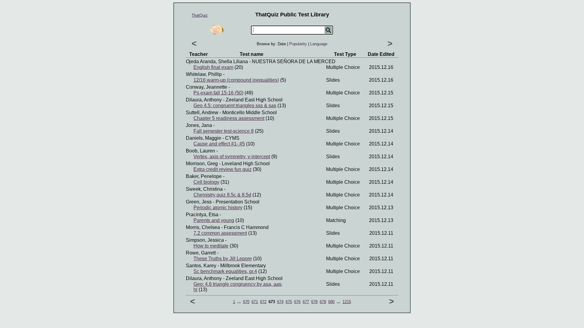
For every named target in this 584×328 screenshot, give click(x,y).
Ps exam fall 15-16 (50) (218, 92)
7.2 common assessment (220, 233)
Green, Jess (199, 201)
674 (280, 301)
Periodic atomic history (217, 207)
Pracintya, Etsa (202, 214)
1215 (346, 301)
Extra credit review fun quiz (222, 169)
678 (314, 301)
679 (323, 301)
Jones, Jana (199, 125)
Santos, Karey (201, 265)
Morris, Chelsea (203, 227)
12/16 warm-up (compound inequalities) (236, 80)
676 (297, 301)
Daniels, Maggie (203, 138)
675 (289, 301)
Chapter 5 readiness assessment (228, 118)
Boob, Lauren (200, 150)
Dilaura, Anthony (204, 99)
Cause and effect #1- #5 (219, 143)
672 (263, 301)
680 (331, 301)
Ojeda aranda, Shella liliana (217, 61)
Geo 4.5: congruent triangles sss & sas (234, 105)
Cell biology (206, 182)
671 (255, 301)
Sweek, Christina (204, 189)
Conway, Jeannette (206, 87)
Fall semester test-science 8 (223, 131)
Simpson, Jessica (205, 240)
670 (246, 301)
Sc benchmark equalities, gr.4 (225, 271)
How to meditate (210, 245)
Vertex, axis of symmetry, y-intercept (231, 156)
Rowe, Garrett (201, 252)
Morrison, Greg (202, 163)
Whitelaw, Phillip (204, 74)
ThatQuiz (200, 15)
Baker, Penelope (204, 176)
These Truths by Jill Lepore (222, 258)
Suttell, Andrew (202, 112)
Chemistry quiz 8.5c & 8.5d (222, 194)
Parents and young (213, 220)
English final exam (213, 67)
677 (306, 301)
